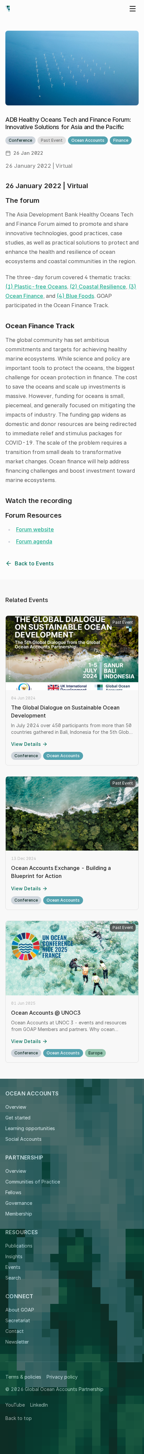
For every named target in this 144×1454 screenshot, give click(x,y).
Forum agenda (34, 541)
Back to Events (34, 563)
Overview (15, 1107)
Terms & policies (23, 1377)
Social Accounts (23, 1139)
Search (13, 1278)
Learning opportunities (30, 1128)
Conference (20, 140)
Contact (14, 1331)
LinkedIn (39, 1405)
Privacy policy (62, 1377)
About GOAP (19, 1310)
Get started (17, 1117)
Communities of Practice (32, 1181)
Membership (18, 1214)
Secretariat (17, 1320)
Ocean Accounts (87, 140)
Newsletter (17, 1342)
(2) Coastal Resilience (98, 286)
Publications (18, 1246)
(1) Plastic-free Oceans (36, 286)
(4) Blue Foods (75, 296)
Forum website (35, 529)
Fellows (13, 1192)
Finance (120, 140)
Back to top (18, 1418)
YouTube (15, 1405)
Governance (18, 1203)
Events (12, 1267)
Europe (95, 1052)
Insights (13, 1256)
